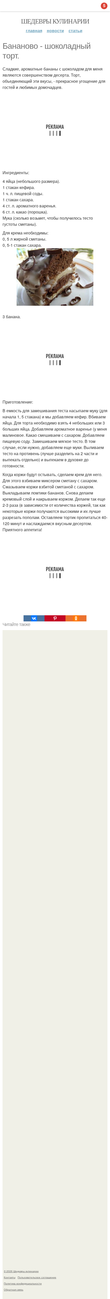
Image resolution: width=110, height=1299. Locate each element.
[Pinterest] (55, 618)
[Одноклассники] (75, 618)
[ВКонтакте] (34, 618)
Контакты (9, 1277)
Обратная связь (13, 1289)
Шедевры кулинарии (55, 21)
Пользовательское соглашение (37, 1277)
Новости (55, 30)
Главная (34, 30)
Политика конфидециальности (23, 1283)
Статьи (75, 30)
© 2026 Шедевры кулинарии (21, 1271)
